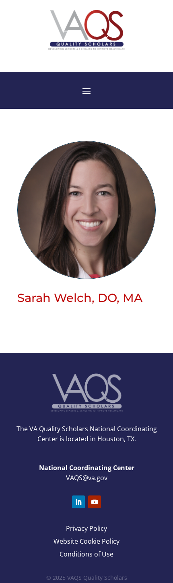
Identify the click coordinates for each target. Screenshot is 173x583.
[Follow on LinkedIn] (78, 501)
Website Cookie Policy (86, 541)
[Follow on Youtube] (94, 501)
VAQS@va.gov (86, 477)
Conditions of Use (86, 554)
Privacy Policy (86, 528)
